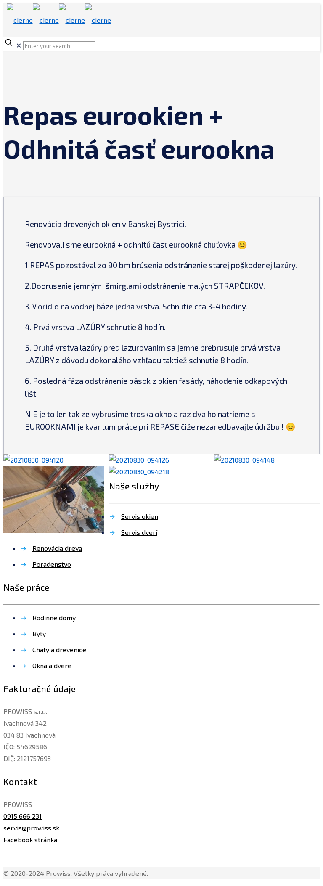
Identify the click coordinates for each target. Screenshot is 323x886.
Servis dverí (139, 532)
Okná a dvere (51, 665)
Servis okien (139, 516)
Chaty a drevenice (59, 649)
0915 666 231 (22, 816)
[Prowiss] (59, 19)
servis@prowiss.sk (31, 828)
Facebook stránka (30, 840)
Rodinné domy (54, 618)
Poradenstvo (51, 564)
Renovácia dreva (57, 548)
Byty (39, 633)
